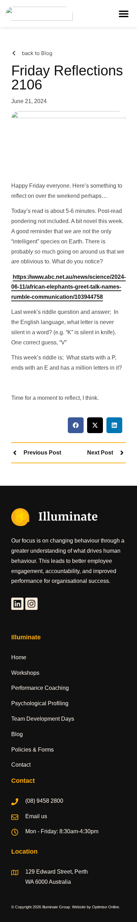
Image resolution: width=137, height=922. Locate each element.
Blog (17, 734)
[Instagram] (31, 604)
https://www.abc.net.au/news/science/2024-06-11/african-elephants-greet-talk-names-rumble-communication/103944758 (68, 287)
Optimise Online (105, 907)
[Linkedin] (17, 604)
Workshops (25, 673)
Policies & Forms (32, 750)
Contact (21, 765)
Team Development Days (42, 719)
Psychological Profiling (39, 703)
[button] (123, 13)
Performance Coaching (40, 688)
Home (18, 657)
